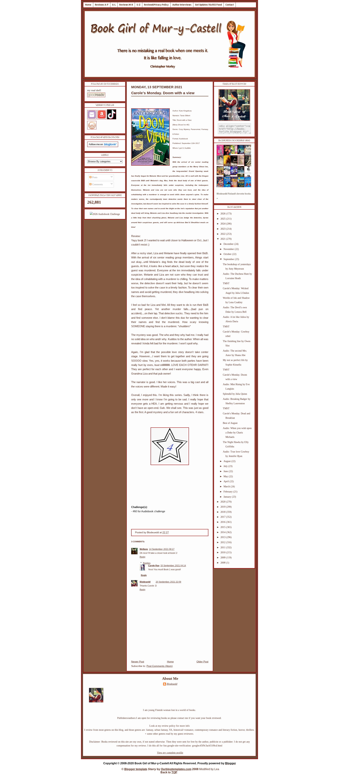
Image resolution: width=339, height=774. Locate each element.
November (229, 249)
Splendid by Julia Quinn (235, 394)
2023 (223, 228)
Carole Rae (153, 565)
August (227, 461)
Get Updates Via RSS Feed (208, 4)
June (226, 471)
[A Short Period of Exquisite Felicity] (221, 163)
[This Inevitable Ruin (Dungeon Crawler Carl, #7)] (221, 174)
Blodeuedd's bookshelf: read (234, 140)
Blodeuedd (145, 582)
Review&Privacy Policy (156, 4)
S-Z (138, 4)
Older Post (202, 661)
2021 (223, 239)
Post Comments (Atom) (160, 666)
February (228, 491)
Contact (229, 4)
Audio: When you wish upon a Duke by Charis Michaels (237, 432)
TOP (174, 772)
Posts (94, 177)
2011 (223, 547)
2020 (223, 501)
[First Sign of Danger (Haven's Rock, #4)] (241, 153)
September (229, 259)
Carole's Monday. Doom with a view (162, 93)
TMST (226, 283)
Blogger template (135, 769)
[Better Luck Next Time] (235, 153)
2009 (223, 557)
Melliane (144, 549)
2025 (223, 218)
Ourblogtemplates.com (176, 769)
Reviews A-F (101, 4)
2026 (223, 213)
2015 (223, 527)
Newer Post (137, 661)
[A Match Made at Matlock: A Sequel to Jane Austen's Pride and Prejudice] (241, 163)
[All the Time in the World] (235, 174)
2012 (223, 542)
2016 (223, 522)
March (227, 486)
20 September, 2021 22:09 (168, 582)
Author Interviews (181, 4)
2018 (223, 512)
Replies (146, 563)
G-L (114, 4)
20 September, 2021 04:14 (173, 565)
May (226, 476)
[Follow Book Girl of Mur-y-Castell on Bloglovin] (102, 146)
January (228, 496)
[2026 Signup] (105, 214)
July (226, 466)
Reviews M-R (126, 4)
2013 (223, 537)
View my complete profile (170, 752)
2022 (223, 234)
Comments (97, 184)
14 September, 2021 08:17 (161, 549)
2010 (223, 552)
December (229, 244)
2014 (223, 532)
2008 (223, 562)
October (228, 254)
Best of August (230, 423)
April (227, 481)
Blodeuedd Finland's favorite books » (234, 195)
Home (88, 4)
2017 (223, 517)
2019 (223, 507)
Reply (142, 557)
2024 (223, 223)
